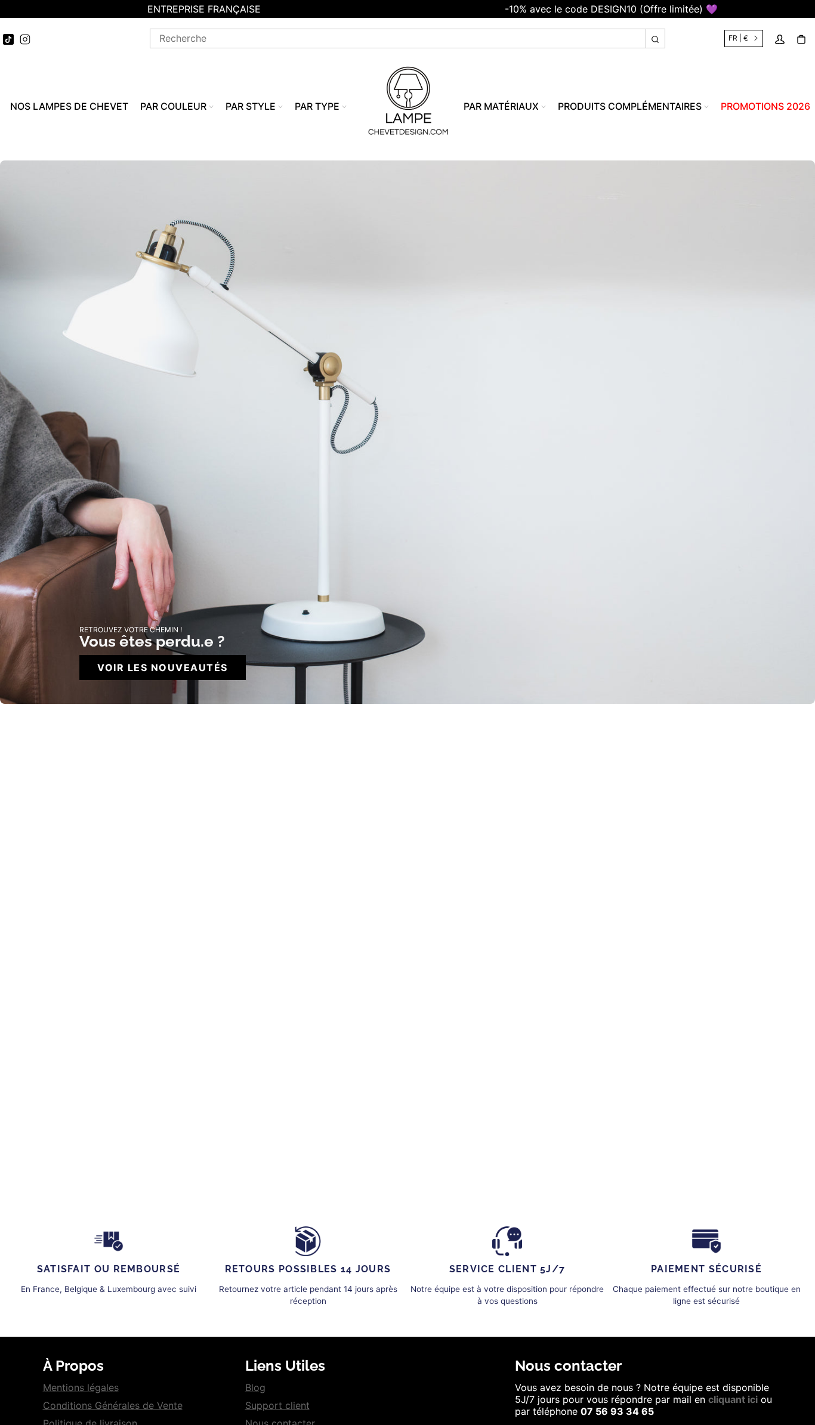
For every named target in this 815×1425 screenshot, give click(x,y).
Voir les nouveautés (162, 667)
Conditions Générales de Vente (113, 1405)
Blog (255, 1387)
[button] (6, 9)
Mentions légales (81, 1387)
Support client (277, 1405)
